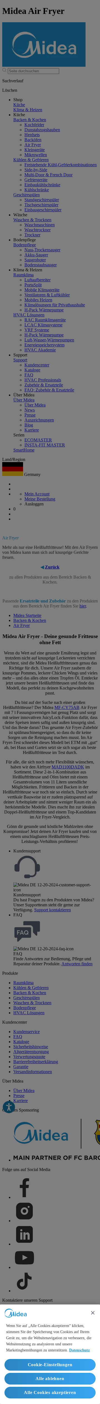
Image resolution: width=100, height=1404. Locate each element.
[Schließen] (93, 1313)
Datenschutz (79, 1350)
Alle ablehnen (50, 1378)
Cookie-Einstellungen (50, 1364)
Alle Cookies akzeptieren (50, 1392)
